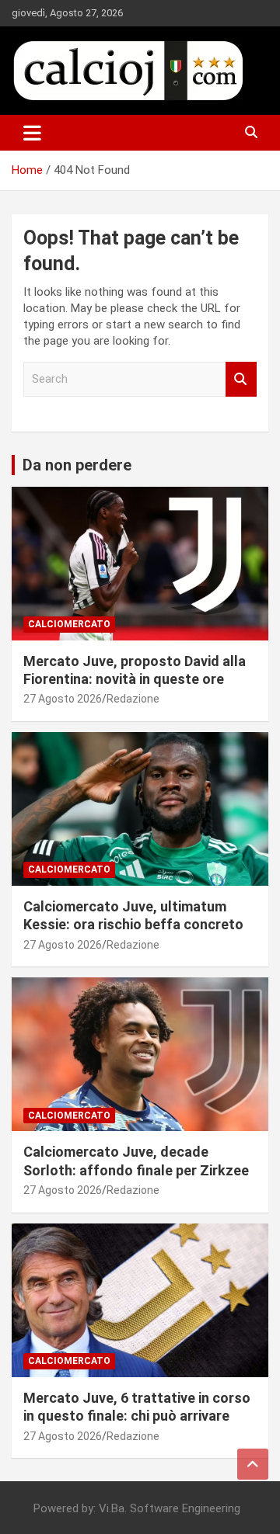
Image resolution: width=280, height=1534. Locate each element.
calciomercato (69, 624)
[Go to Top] (252, 1464)
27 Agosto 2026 (62, 698)
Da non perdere (77, 465)
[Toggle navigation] (32, 133)
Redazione (133, 698)
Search (241, 379)
